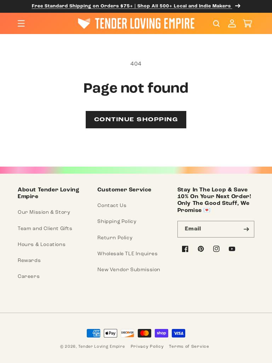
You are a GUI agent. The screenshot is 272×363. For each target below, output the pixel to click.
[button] (21, 23)
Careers (29, 276)
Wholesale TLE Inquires (127, 254)
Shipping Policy (116, 221)
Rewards (29, 260)
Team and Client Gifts (45, 228)
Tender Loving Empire (101, 346)
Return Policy (114, 238)
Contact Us (111, 205)
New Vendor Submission (128, 270)
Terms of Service (189, 346)
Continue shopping (136, 119)
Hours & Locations (42, 244)
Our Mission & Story (44, 212)
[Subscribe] (246, 229)
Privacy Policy (147, 346)
